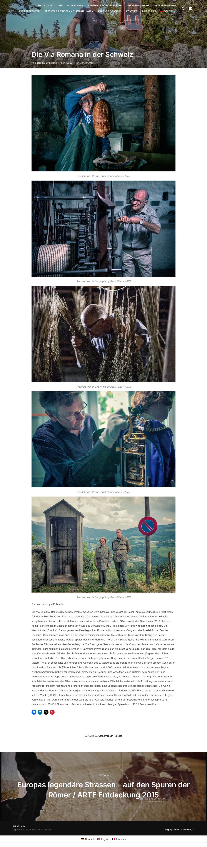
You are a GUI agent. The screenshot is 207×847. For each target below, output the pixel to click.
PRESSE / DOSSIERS (110, 11)
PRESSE (67, 62)
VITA (60, 5)
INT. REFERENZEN (29, 11)
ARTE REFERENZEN (165, 5)
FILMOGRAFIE (75, 5)
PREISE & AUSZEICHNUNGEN (105, 5)
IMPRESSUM (149, 11)
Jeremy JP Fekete (47, 62)
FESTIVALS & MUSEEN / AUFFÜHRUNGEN (69, 11)
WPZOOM (189, 829)
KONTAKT (131, 11)
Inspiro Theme (172, 829)
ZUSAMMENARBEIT (138, 5)
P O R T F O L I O (44, 5)
